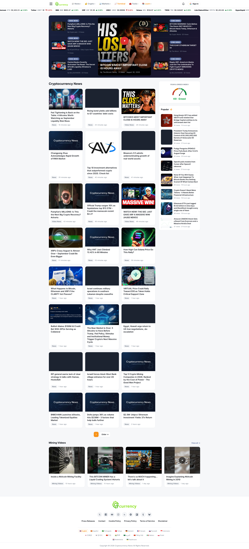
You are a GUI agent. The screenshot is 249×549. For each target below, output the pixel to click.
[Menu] (51, 4)
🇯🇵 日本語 (88, 535)
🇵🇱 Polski (161, 535)
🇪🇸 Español (94, 531)
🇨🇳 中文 (108, 535)
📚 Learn (146, 4)
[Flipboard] (136, 514)
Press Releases (88, 521)
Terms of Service (147, 521)
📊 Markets (105, 4)
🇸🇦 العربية (127, 535)
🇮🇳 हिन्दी (117, 535)
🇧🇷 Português (106, 531)
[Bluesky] (149, 514)
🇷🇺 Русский (153, 531)
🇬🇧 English (83, 531)
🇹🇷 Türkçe (118, 531)
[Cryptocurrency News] (61, 4)
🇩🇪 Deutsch (130, 531)
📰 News (76, 4)
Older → (105, 434)
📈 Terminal (120, 4)
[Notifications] (183, 4)
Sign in (195, 4)
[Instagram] (118, 514)
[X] (99, 514)
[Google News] (112, 514)
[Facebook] (105, 514)
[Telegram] (130, 514)
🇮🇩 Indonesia (165, 531)
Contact (101, 521)
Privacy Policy (130, 521)
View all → (195, 443)
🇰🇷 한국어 (98, 535)
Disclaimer (163, 521)
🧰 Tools (133, 4)
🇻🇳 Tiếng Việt (138, 535)
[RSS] (124, 514)
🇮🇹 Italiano (150, 535)
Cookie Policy (115, 521)
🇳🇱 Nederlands (118, 539)
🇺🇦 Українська (132, 539)
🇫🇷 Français (141, 531)
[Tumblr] (143, 514)
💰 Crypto (90, 4)
